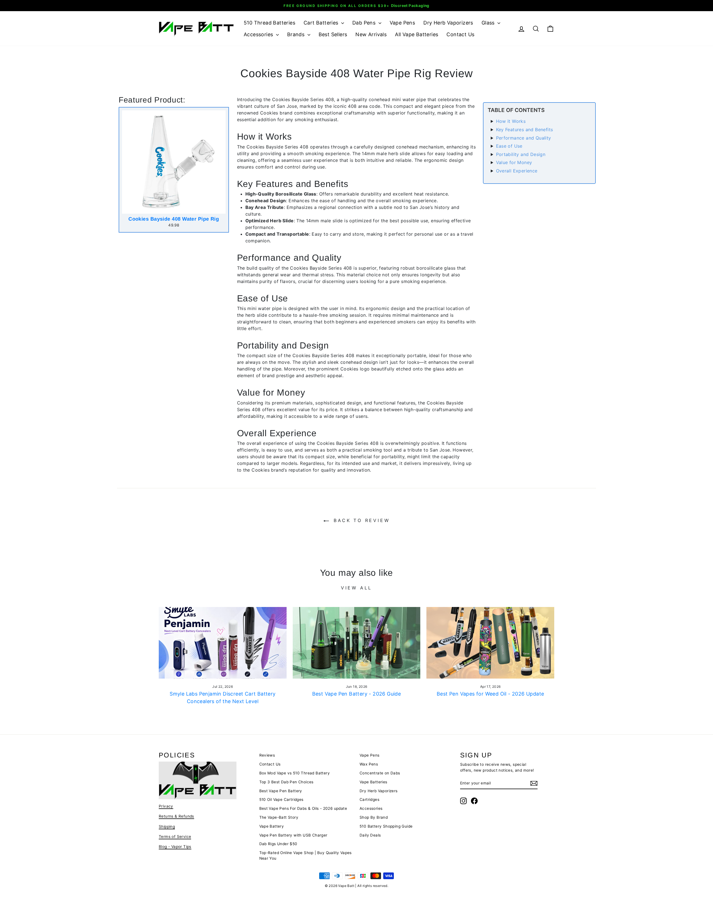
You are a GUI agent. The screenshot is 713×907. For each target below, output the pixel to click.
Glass (489, 23)
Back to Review (360, 520)
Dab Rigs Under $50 (278, 844)
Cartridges (369, 799)
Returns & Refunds (176, 816)
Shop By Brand (374, 817)
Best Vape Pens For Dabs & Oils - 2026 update (303, 808)
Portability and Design (521, 154)
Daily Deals (370, 835)
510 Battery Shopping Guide (386, 826)
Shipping (167, 826)
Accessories (259, 34)
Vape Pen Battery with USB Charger (293, 835)
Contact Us (460, 34)
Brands (296, 34)
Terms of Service (175, 836)
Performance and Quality (523, 138)
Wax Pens (369, 764)
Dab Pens (364, 23)
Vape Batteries (373, 782)
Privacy (166, 806)
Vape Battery (271, 826)
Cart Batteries (322, 23)
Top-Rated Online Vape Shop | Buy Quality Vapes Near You (305, 855)
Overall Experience (517, 171)
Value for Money (514, 162)
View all (356, 588)
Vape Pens (402, 23)
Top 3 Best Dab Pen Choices (286, 782)
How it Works (511, 121)
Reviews (267, 755)
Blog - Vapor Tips (175, 846)
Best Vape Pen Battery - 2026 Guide (356, 694)
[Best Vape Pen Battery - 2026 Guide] (357, 643)
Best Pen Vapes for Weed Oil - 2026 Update (490, 694)
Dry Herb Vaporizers (448, 23)
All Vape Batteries (416, 34)
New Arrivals (371, 34)
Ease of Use (509, 146)
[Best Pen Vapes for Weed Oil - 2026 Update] (490, 643)
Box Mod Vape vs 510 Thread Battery (294, 773)
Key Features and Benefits (524, 129)
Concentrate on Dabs (380, 773)
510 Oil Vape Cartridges (281, 799)
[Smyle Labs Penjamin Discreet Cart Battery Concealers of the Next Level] (223, 643)
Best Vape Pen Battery (280, 791)
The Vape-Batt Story (279, 817)
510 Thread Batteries (269, 23)
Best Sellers (333, 34)
